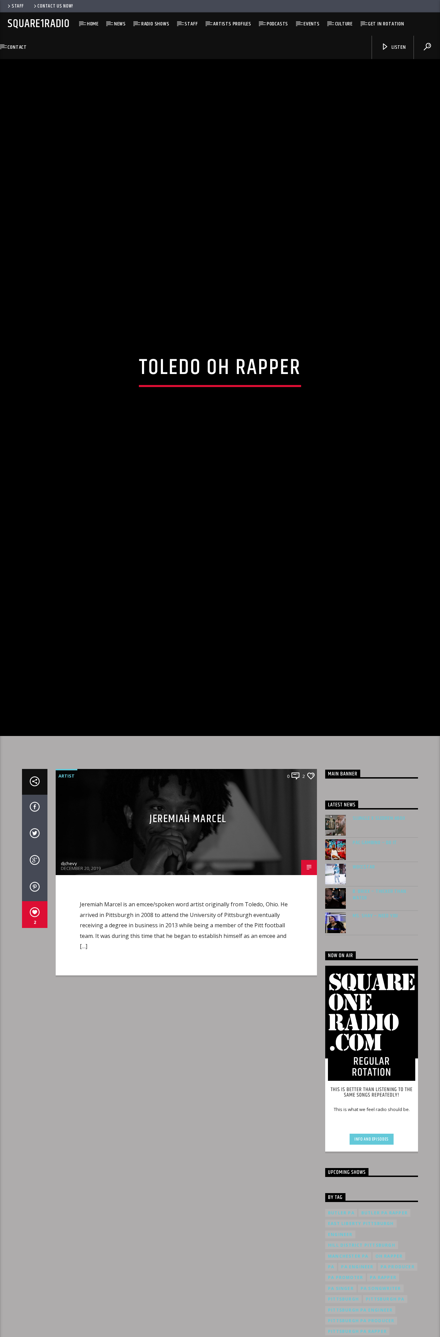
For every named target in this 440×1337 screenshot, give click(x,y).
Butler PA (341, 1280)
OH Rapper (389, 1323)
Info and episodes (371, 1206)
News (120, 24)
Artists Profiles (232, 24)
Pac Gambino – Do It (375, 910)
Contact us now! (55, 6)
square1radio (39, 24)
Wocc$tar (364, 934)
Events (312, 24)
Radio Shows (155, 24)
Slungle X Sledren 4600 (379, 885)
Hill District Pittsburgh (361, 1313)
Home (93, 24)
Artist (66, 843)
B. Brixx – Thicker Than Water (379, 961)
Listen (398, 47)
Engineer (340, 1302)
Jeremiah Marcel (188, 886)
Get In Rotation (386, 24)
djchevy (69, 931)
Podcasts (277, 24)
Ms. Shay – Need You (375, 983)
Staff (18, 6)
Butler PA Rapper (384, 1280)
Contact (17, 47)
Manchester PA (348, 1323)
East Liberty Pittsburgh (361, 1291)
